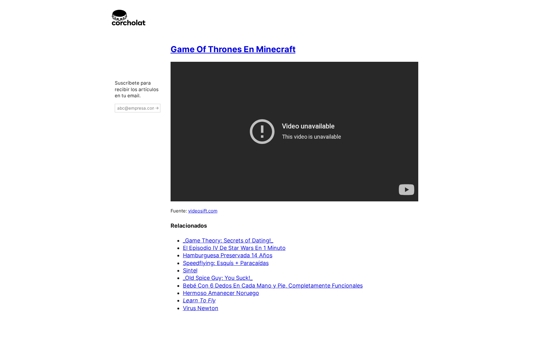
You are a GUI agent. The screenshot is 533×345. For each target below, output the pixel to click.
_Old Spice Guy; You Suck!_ (218, 278)
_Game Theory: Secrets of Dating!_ (228, 240)
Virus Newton (200, 308)
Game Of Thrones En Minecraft (233, 49)
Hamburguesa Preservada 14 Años (227, 255)
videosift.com (202, 211)
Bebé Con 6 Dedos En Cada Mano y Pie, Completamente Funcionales (273, 285)
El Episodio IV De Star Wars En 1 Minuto (234, 248)
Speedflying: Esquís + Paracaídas (226, 263)
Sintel (190, 270)
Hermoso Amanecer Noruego (221, 293)
